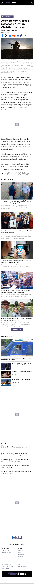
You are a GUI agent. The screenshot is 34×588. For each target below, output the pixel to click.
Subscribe (20, 550)
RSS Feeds (21, 554)
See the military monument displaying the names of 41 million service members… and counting (22, 373)
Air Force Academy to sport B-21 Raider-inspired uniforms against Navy (21, 364)
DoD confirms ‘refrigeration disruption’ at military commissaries (16, 448)
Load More (17, 329)
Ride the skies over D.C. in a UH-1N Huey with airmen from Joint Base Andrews (16, 358)
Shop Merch (21, 556)
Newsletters (21, 552)
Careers (20, 564)
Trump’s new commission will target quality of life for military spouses (16, 232)
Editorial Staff (5, 568)
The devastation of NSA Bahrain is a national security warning (15, 466)
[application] (17, 347)
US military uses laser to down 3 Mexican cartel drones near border (16, 472)
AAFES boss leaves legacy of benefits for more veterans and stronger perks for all (16, 202)
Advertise (4, 562)
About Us (20, 562)
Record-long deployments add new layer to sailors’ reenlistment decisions (14, 460)
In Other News (6, 180)
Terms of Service (6, 552)
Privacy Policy (5, 550)
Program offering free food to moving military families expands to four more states (15, 291)
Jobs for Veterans (22, 566)
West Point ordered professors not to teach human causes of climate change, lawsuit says (15, 454)
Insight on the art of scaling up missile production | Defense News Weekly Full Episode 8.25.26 (21, 381)
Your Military (7, 17)
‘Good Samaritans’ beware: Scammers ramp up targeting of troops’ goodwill (16, 261)
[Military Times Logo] (10, 2)
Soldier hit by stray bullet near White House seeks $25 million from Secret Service (17, 319)
